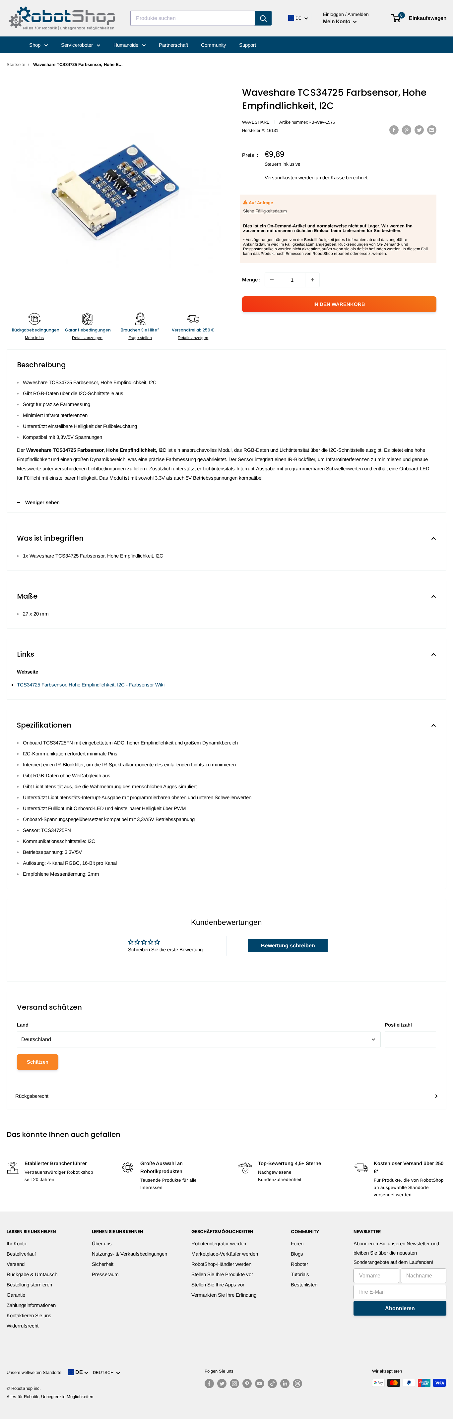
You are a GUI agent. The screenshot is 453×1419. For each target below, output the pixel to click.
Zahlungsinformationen (31, 1305)
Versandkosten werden (289, 177)
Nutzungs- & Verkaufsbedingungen (129, 1254)
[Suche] (263, 18)
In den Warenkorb (339, 304)
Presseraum (105, 1274)
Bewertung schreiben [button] (288, 945)
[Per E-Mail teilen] (431, 130)
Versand (16, 1264)
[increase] (312, 280)
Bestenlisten (304, 1284)
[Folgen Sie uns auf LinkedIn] (285, 1383)
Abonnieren (400, 1308)
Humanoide (126, 45)
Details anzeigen (87, 337)
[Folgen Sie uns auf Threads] (297, 1383)
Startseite (16, 64)
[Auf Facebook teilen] (394, 130)
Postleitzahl (398, 1025)
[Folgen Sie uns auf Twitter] (222, 1383)
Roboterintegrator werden (218, 1243)
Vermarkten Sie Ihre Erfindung (223, 1295)
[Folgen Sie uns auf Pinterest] (247, 1383)
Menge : (251, 279)
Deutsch (104, 1372)
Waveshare (256, 122)
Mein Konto (337, 21)
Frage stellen (140, 337)
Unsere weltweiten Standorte (34, 1372)
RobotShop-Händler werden (221, 1264)
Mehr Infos (34, 337)
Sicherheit (102, 1264)
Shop (35, 45)
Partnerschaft (173, 45)
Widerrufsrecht (22, 1326)
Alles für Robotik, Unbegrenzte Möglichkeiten (50, 1396)
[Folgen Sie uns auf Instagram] (234, 1383)
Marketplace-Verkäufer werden (224, 1254)
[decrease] (272, 280)
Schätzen (37, 1062)
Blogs (297, 1254)
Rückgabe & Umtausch (32, 1274)
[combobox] (192, 18)
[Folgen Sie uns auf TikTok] (272, 1383)
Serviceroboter (77, 45)
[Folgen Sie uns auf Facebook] (209, 1383)
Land (23, 1025)
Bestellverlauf (21, 1254)
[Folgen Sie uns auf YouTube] (259, 1383)
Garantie (16, 1295)
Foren (297, 1243)
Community (213, 45)
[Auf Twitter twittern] (419, 130)
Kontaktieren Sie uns (29, 1315)
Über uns (102, 1243)
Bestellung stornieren (29, 1284)
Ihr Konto (16, 1243)
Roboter (299, 1264)
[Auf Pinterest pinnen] (406, 130)
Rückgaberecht (31, 1096)
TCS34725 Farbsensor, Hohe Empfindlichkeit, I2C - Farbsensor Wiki (90, 684)
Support (247, 45)
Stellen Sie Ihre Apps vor (217, 1284)
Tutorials (300, 1274)
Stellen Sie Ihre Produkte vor (222, 1274)
